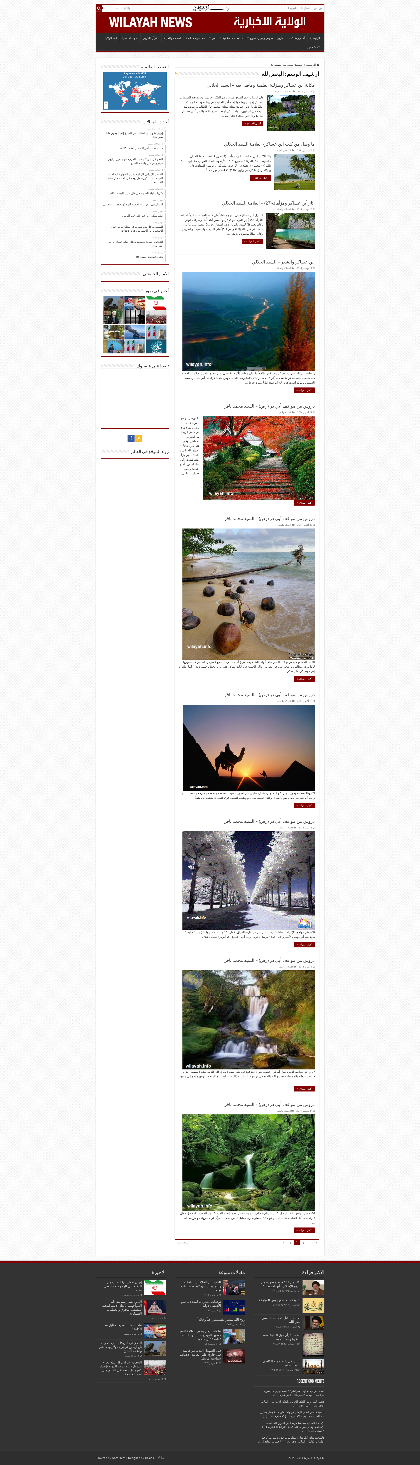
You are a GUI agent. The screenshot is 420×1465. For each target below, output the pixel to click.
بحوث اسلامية (130, 38)
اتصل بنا (305, 8)
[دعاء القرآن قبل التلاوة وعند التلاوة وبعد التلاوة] (313, 1345)
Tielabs (149, 1458)
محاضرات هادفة (195, 38)
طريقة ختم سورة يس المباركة (279, 1300)
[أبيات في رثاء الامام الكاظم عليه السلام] (313, 1366)
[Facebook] (125, 8)
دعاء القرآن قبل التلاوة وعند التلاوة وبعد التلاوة (281, 1337)
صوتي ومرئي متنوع (261, 38)
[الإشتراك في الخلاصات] (176, 73)
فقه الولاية (111, 38)
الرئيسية (315, 38)
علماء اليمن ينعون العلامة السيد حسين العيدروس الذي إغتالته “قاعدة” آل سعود (199, 1335)
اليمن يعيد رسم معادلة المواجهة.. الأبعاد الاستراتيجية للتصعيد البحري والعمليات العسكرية (122, 1307)
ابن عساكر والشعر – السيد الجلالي (283, 262)
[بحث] (99, 8)
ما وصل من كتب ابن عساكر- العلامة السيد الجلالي (269, 144)
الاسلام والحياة (172, 38)
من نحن (318, 8)
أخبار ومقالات (297, 38)
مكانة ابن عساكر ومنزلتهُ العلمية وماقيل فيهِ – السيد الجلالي (260, 85)
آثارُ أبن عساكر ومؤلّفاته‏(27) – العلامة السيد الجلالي (268, 203)
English (292, 8)
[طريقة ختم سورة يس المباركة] (313, 1305)
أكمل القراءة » (253, 123)
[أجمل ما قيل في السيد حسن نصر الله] (313, 1323)
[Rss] (128, 8)
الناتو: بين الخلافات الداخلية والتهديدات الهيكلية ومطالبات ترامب (201, 1286)
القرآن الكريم (151, 38)
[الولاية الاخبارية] (270, 21)
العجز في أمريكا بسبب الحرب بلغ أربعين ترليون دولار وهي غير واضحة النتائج (120, 1347)
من (213, 38)
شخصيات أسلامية (232, 38)
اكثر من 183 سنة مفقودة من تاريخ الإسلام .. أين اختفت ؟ (280, 1284)
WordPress (118, 1458)
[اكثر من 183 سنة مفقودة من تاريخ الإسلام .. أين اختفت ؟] (313, 1287)
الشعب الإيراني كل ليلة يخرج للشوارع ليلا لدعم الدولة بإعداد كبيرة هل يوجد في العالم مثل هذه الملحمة (121, 1368)
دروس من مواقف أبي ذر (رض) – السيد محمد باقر (269, 406)
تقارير (281, 38)
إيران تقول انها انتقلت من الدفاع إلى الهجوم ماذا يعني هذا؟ (123, 1286)
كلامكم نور (313, 47)
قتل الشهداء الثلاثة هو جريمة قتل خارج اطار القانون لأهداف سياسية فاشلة (200, 1354)
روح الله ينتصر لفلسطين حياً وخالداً (221, 1320)
